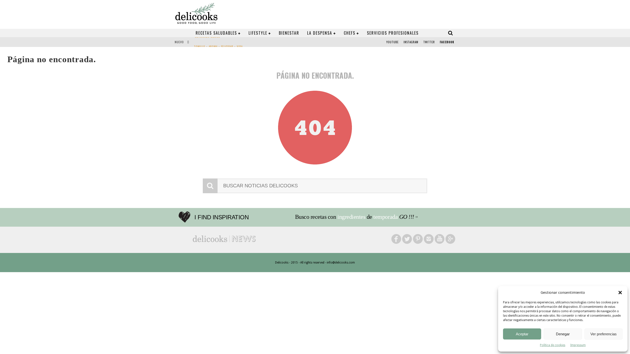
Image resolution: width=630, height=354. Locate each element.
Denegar (563, 334)
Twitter (429, 42)
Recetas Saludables (216, 33)
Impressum (578, 345)
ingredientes (351, 217)
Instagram (411, 42)
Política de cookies (552, 345)
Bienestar (289, 33)
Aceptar (522, 334)
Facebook (447, 42)
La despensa (319, 33)
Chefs (349, 33)
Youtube (392, 42)
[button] (620, 292)
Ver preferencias (603, 334)
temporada (385, 217)
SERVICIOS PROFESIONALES (393, 33)
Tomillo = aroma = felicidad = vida (218, 42)
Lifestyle (258, 33)
